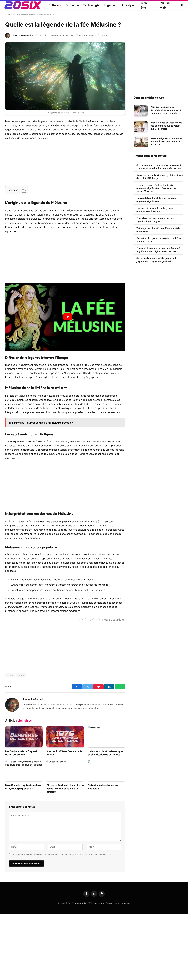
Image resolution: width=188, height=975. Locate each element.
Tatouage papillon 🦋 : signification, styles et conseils (158, 230)
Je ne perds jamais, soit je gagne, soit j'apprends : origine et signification (156, 260)
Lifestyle (128, 5)
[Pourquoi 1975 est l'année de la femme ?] (65, 736)
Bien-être (144, 5)
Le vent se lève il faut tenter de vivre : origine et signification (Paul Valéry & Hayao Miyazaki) (156, 188)
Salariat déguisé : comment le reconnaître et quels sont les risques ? (166, 141)
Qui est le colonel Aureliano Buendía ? (103, 787)
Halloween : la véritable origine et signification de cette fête (105, 753)
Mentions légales (122, 903)
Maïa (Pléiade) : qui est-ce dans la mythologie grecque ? (23, 787)
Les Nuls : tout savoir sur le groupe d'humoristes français (154, 210)
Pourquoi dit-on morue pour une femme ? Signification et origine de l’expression (158, 250)
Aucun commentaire (87, 35)
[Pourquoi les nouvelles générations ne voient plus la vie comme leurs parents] (141, 110)
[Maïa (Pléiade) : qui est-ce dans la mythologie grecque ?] (24, 770)
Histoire (20, 675)
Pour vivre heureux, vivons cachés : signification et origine (155, 220)
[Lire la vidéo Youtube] (67, 317)
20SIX (7, 14)
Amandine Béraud (23, 35)
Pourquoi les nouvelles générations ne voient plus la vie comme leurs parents (165, 109)
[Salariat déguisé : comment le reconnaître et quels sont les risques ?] (141, 142)
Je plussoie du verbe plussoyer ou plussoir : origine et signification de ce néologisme (159, 167)
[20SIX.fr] (22, 5)
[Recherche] (182, 5)
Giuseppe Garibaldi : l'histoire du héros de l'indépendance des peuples (65, 788)
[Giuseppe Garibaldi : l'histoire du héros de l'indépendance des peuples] (65, 770)
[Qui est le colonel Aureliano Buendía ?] (106, 770)
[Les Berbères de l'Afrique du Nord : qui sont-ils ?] (24, 736)
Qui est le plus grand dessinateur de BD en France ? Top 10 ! (158, 240)
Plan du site (99, 903)
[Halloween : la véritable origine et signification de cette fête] (106, 736)
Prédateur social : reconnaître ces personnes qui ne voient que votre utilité (166, 125)
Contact (109, 903)
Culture (53, 5)
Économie (72, 5)
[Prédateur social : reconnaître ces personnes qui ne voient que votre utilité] (141, 126)
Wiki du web (165, 5)
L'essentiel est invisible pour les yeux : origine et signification (156, 200)
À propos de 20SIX (83, 903)
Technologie (91, 5)
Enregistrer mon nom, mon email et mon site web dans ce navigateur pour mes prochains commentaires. (63, 854)
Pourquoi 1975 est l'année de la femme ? (64, 753)
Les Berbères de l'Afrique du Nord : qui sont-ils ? (21, 753)
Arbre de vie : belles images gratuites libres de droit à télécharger (159, 177)
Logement (111, 5)
